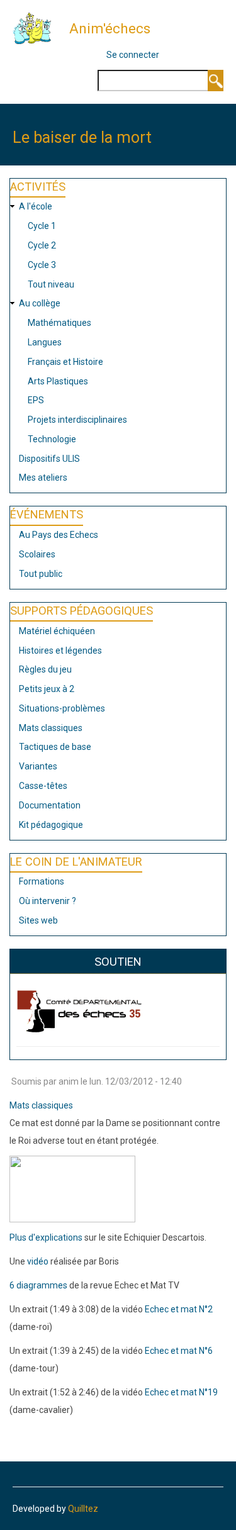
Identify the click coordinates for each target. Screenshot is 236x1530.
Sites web (38, 920)
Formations (41, 881)
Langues (45, 342)
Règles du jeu (45, 669)
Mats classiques (50, 728)
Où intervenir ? (47, 901)
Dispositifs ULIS (49, 459)
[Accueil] (37, 28)
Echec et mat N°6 (179, 1351)
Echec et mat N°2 (179, 1309)
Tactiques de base (55, 747)
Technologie (52, 439)
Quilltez (83, 1509)
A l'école (35, 206)
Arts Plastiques (58, 381)
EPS (36, 400)
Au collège (39, 303)
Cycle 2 (42, 245)
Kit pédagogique (51, 825)
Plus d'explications (45, 1237)
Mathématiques (59, 323)
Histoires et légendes (60, 650)
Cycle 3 (42, 265)
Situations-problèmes (62, 708)
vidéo (37, 1261)
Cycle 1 (42, 226)
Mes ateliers (43, 477)
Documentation (50, 805)
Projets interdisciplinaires (77, 420)
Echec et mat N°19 (181, 1392)
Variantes (38, 766)
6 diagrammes (39, 1285)
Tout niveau (51, 284)
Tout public (40, 574)
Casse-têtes (43, 786)
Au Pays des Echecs (58, 535)
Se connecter (132, 55)
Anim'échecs (109, 28)
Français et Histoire (65, 362)
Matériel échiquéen (57, 631)
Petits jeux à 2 (46, 689)
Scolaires (37, 554)
